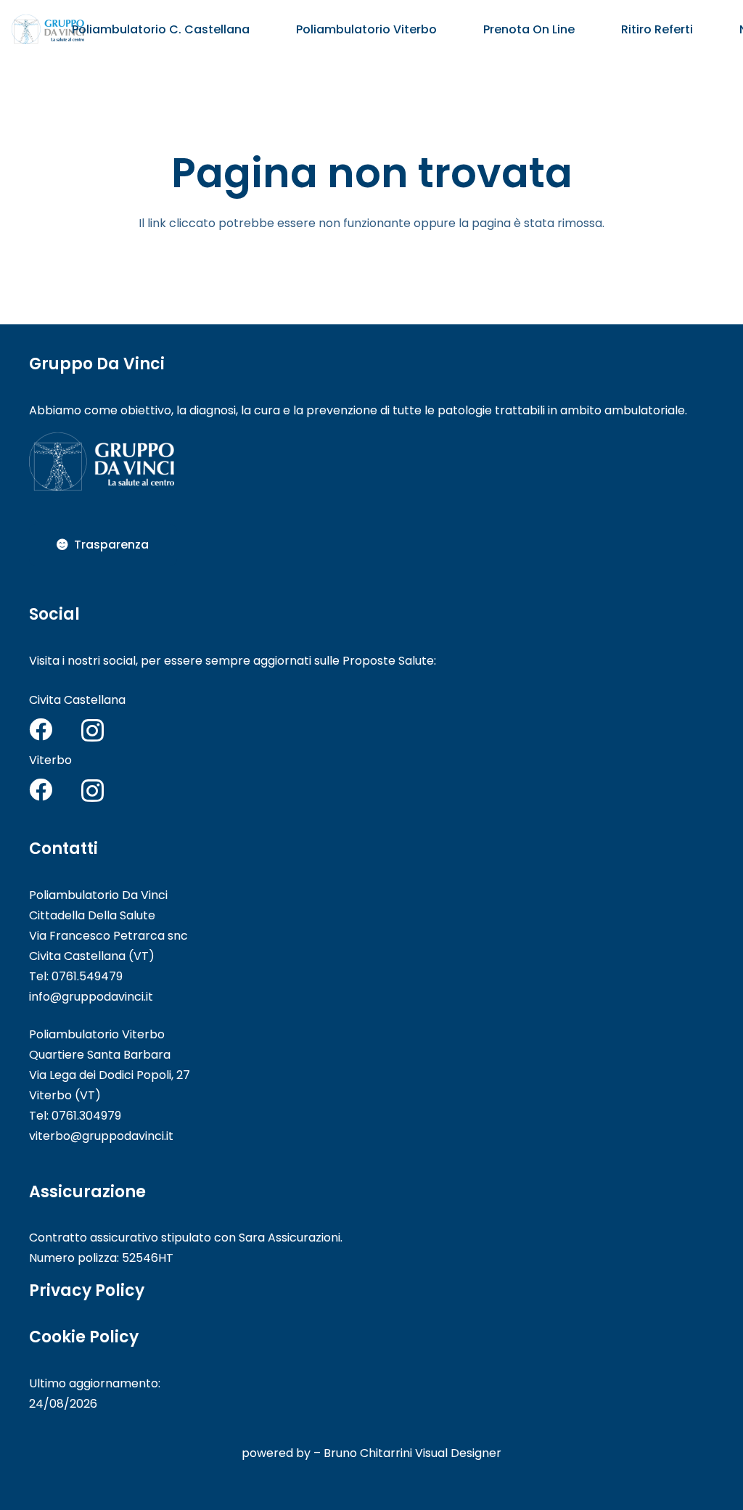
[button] (260, 29)
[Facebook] (40, 729)
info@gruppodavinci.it (91, 996)
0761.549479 (87, 976)
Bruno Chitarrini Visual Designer (412, 1453)
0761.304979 (86, 1115)
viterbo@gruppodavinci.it (101, 1136)
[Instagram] (92, 730)
